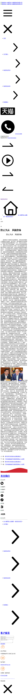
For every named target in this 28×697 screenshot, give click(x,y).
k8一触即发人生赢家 (8, 521)
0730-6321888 (18, 133)
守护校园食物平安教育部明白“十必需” (15, 459)
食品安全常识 (4, 199)
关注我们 (5, 476)
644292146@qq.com (5, 664)
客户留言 (5, 633)
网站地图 (17, 678)
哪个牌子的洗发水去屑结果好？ (13, 456)
